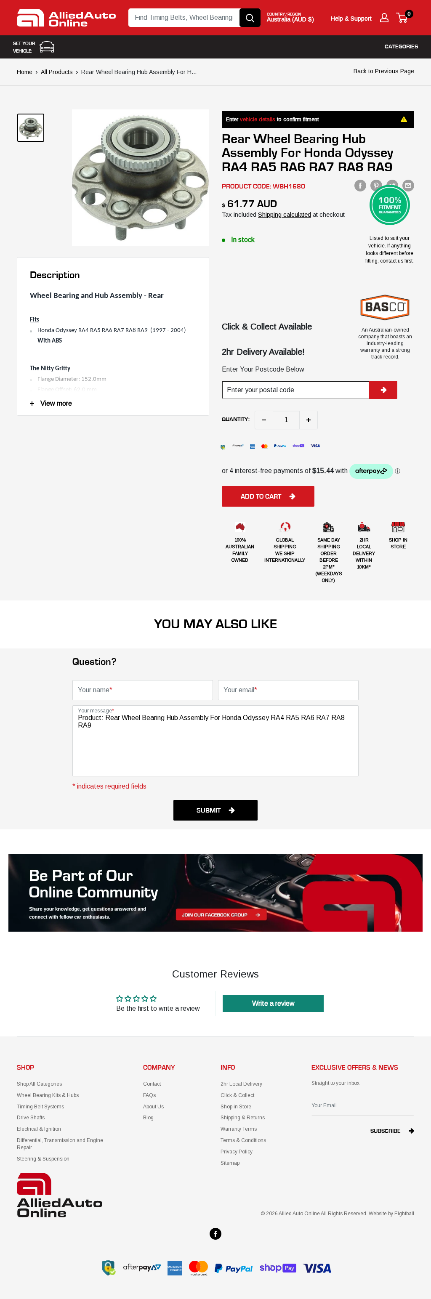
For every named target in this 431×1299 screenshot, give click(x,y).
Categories (401, 47)
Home (24, 72)
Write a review (273, 1003)
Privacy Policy (237, 1152)
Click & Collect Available (267, 326)
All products (57, 72)
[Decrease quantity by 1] (264, 420)
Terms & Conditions (243, 1140)
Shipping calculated (284, 214)
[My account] (384, 17)
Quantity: (236, 419)
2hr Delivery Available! (263, 351)
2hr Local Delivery (241, 1084)
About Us (153, 1107)
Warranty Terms (239, 1129)
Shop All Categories (39, 1084)
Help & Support (351, 18)
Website (378, 1214)
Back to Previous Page (384, 71)
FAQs (149, 1095)
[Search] (250, 17)
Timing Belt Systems (40, 1107)
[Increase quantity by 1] (308, 420)
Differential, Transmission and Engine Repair (60, 1143)
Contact (152, 1084)
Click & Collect (237, 1095)
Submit (209, 810)
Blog (148, 1118)
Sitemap (230, 1163)
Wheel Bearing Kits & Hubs (48, 1095)
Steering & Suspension (43, 1159)
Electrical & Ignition (39, 1129)
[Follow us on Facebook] (215, 1234)
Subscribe (385, 1131)
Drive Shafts (31, 1118)
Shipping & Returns (243, 1118)
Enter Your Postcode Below (263, 369)
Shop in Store (236, 1107)
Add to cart (261, 496)
